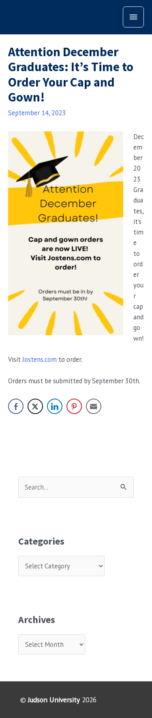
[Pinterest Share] (74, 406)
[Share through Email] (93, 406)
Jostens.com (39, 359)
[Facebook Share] (16, 406)
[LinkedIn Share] (54, 406)
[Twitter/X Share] (35, 406)
